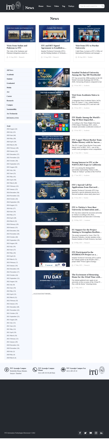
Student (9, 79)
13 (37, 294)
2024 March (12, 221)
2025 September (13, 164)
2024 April (11, 218)
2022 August (12, 281)
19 (48, 294)
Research (10, 100)
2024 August (12, 205)
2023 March (12, 259)
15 (41, 294)
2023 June (11, 250)
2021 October (12, 313)
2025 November (13, 157)
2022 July (11, 285)
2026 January (12, 151)
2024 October (12, 199)
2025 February (13, 186)
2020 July (11, 351)
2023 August (12, 243)
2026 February (13, 148)
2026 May (11, 138)
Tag (63, 6)
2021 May (11, 329)
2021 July (11, 323)
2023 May (11, 253)
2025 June (11, 173)
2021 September (13, 316)
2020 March (11, 358)
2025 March (12, 183)
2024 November (13, 196)
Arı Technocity (12, 114)
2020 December (13, 345)
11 (34, 294)
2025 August (12, 167)
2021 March (12, 335)
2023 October (12, 237)
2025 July (11, 170)
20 (49, 294)
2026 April (11, 141)
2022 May (11, 291)
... (32, 294)
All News (10, 70)
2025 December (13, 154)
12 (36, 294)
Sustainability (11, 109)
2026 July (11, 132)
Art (8, 92)
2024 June (11, 211)
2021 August (12, 319)
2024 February (13, 224)
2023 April (11, 256)
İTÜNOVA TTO (13, 118)
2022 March (12, 297)
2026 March (12, 145)
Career (9, 96)
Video (56, 6)
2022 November (13, 272)
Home (41, 6)
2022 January (12, 304)
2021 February (12, 339)
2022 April (11, 294)
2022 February (12, 300)
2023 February (12, 262)
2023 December (13, 230)
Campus (10, 105)
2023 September (13, 240)
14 (39, 294)
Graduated (11, 83)
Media (9, 87)
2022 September (13, 278)
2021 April (11, 332)
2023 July (11, 246)
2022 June (11, 288)
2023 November (13, 234)
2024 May (11, 215)
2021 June (11, 326)
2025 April (11, 180)
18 (46, 294)
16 (42, 294)
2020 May (11, 354)
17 (44, 294)
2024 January (12, 227)
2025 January (12, 189)
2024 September (13, 202)
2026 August (12, 129)
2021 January (12, 342)
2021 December (13, 307)
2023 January (12, 265)
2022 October (12, 275)
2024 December (13, 192)
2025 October (12, 161)
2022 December (13, 269)
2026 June (11, 135)
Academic (10, 74)
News (49, 6)
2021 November (13, 310)
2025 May (11, 176)
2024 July (11, 208)
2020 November (13, 348)
